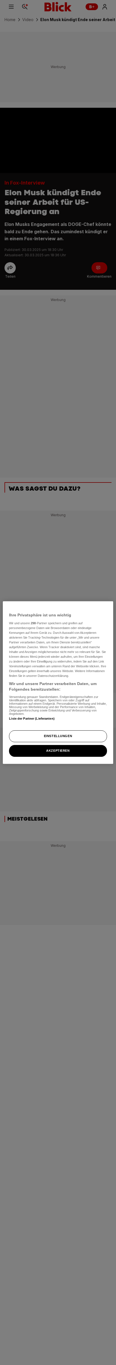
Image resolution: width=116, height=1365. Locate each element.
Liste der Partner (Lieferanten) (32, 718)
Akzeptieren (58, 750)
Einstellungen (58, 736)
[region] (58, 682)
